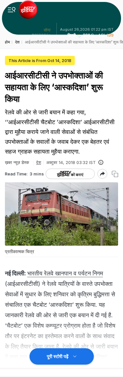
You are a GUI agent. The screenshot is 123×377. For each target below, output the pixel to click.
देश (38, 162)
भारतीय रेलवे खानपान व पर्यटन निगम (65, 273)
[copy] (115, 174)
